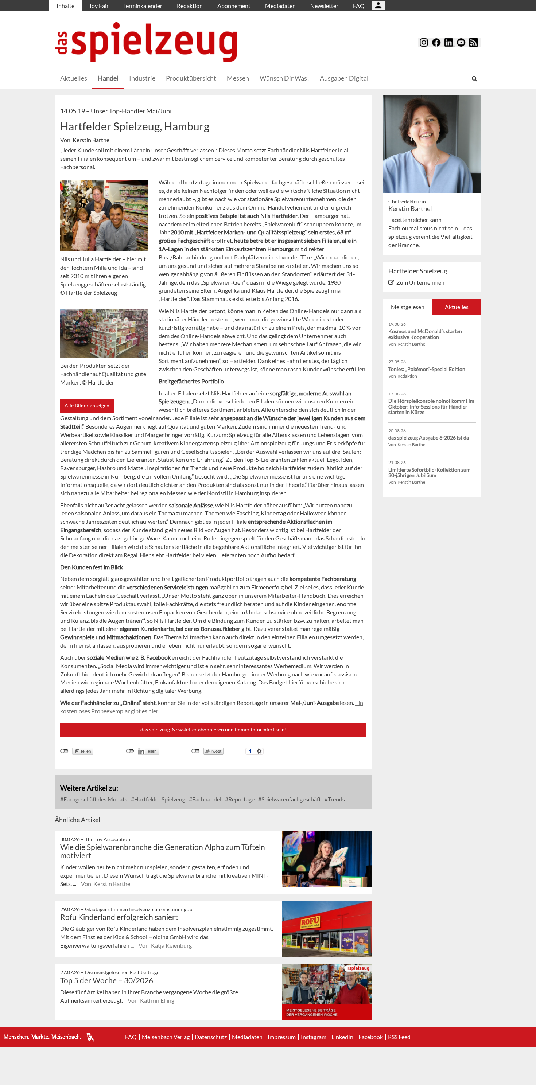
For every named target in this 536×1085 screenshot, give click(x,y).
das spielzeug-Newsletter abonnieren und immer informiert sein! (213, 729)
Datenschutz (211, 1037)
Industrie (142, 78)
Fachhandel (206, 799)
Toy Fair (99, 5)
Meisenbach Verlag (166, 1037)
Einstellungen (259, 751)
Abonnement (233, 5)
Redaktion (190, 5)
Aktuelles (73, 78)
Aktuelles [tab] (457, 306)
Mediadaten (280, 5)
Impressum (282, 1037)
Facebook (370, 1037)
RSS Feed (399, 1037)
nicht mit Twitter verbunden (195, 751)
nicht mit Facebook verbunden (64, 751)
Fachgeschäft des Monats (94, 799)
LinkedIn (342, 1037)
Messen (238, 78)
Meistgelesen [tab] (407, 306)
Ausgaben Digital (344, 78)
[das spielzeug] (146, 42)
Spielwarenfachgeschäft (290, 799)
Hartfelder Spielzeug (159, 799)
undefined (130, 751)
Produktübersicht (191, 78)
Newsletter (324, 5)
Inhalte (65, 5)
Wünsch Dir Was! (284, 78)
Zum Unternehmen (420, 282)
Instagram (313, 1037)
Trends (336, 799)
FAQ (359, 5)
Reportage (241, 799)
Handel (108, 78)
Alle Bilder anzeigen (87, 405)
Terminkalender (142, 5)
